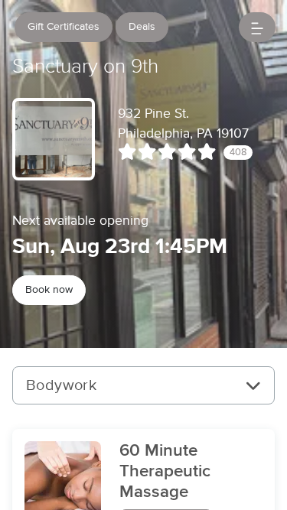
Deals (142, 26)
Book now (49, 289)
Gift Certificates (63, 26)
